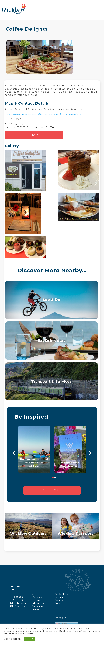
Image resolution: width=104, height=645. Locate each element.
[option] (34, 449)
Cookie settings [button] (13, 639)
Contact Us (61, 594)
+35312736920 (13, 119)
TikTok (20, 600)
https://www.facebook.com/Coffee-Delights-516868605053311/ (43, 114)
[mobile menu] (88, 15)
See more (52, 490)
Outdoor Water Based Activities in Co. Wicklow (34, 463)
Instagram (19, 603)
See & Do (51, 300)
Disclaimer (61, 597)
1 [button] (53, 477)
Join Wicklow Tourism (37, 597)
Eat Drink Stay (52, 340)
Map (34, 135)
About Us (38, 603)
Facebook (18, 597)
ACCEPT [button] (29, 639)
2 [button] (55, 477)
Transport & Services (51, 381)
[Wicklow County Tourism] (14, 9)
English (63, 623)
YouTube (19, 606)
